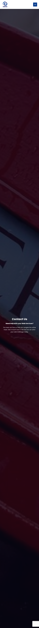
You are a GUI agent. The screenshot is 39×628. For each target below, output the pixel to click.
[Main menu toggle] (35, 4)
